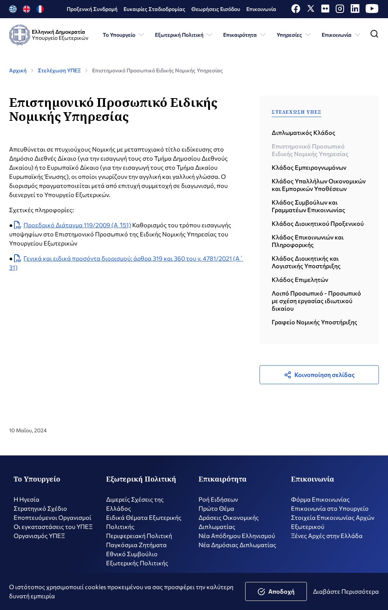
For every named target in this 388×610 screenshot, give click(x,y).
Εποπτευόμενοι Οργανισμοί (52, 517)
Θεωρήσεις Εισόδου (215, 9)
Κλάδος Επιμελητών (300, 279)
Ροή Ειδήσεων (218, 499)
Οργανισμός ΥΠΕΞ (39, 535)
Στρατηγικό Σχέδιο (40, 508)
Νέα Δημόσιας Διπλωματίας (237, 544)
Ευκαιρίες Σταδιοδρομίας (154, 9)
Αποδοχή (281, 591)
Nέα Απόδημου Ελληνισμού (237, 535)
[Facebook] (295, 10)
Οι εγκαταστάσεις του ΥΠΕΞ (53, 526)
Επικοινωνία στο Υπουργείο (330, 508)
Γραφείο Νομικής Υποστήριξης (314, 321)
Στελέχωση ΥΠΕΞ (59, 70)
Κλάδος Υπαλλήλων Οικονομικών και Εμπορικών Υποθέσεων (319, 184)
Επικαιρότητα (240, 34)
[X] (310, 10)
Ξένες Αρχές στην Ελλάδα (327, 535)
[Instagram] (339, 10)
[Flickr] (325, 10)
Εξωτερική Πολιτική (179, 34)
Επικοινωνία (261, 9)
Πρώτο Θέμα (216, 508)
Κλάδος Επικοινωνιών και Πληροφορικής (308, 240)
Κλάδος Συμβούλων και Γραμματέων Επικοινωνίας (308, 206)
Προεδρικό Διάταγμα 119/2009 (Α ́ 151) (77, 224)
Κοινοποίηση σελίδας (324, 374)
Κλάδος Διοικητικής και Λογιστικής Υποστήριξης (306, 262)
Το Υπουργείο (119, 34)
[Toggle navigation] (374, 35)
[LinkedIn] (355, 10)
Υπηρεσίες (289, 34)
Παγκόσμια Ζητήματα (136, 544)
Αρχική (18, 70)
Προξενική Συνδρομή (92, 9)
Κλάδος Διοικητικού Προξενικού (318, 223)
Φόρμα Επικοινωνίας (320, 499)
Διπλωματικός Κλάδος (303, 132)
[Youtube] (372, 10)
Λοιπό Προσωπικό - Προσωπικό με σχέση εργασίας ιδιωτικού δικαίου (316, 300)
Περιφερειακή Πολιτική (139, 535)
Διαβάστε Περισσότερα (346, 591)
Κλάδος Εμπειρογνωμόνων (309, 167)
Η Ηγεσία (26, 499)
